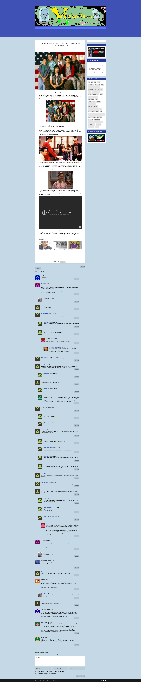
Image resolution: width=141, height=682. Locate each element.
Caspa (102, 84)
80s (92, 82)
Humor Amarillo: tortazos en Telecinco (95, 69)
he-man (96, 96)
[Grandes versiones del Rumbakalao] (60, 245)
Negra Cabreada (53, 347)
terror (100, 122)
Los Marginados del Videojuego (45, 249)
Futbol (89, 94)
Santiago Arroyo (45, 313)
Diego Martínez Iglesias (46, 364)
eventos (94, 91)
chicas (89, 87)
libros (89, 104)
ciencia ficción (96, 87)
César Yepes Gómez (45, 429)
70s (89, 82)
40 (67, 47)
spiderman (99, 117)
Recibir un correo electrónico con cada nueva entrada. (46, 673)
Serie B (89, 117)
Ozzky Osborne (44, 602)
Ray (42, 283)
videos (96, 127)
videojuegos (91, 127)
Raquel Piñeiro (44, 473)
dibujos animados (99, 89)
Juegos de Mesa (91, 101)
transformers (91, 124)
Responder (77, 278)
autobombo (91, 84)
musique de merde (92, 108)
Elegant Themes (43, 680)
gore (101, 94)
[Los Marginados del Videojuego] (45, 245)
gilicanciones (96, 94)
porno (93, 111)
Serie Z (94, 117)
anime (98, 82)
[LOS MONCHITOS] (75, 245)
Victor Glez (43, 572)
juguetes (98, 101)
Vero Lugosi (43, 306)
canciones (97, 84)
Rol (101, 111)
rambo (97, 111)
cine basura (90, 89)
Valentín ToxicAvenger (49, 331)
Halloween (90, 96)
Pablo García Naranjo (46, 357)
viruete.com (46, 322)
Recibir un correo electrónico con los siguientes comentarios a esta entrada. (50, 671)
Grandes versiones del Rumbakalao (60, 249)
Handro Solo (44, 407)
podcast (99, 108)
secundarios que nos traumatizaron (92, 114)
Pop (89, 111)
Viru (44, 593)
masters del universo (93, 106)
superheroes (97, 119)
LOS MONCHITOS (71, 249)
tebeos (89, 122)
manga (94, 104)
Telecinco (95, 122)
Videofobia (98, 124)
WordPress (55, 680)
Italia (96, 99)
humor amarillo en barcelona (93, 68)
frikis (99, 91)
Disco (89, 91)
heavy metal (91, 99)
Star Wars (90, 119)
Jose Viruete (59, 47)
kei (41, 579)
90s (95, 82)
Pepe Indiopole (44, 381)
